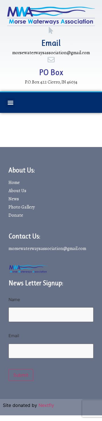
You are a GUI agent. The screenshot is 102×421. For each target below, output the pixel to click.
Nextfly (46, 405)
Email (51, 43)
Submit (20, 375)
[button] (10, 102)
